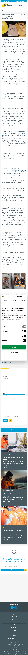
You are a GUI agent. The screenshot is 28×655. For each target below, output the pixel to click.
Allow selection (14, 352)
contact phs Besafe (7, 362)
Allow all (14, 347)
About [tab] (23, 300)
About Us (14, 624)
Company (4, 387)
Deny (14, 357)
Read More (7, 467)
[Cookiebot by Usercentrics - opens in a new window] (16, 297)
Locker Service (14, 622)
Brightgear (14, 616)
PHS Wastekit (22, 651)
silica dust (21, 80)
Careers (14, 635)
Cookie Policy (14, 632)
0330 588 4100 (14, 647)
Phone (4, 393)
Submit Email (12, 570)
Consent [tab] (5, 300)
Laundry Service (13, 614)
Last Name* (5, 376)
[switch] (24, 331)
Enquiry (4, 404)
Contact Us (14, 627)
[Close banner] (25, 296)
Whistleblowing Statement (14, 638)
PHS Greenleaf (6, 651)
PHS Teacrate (14, 651)
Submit (5, 420)
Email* (4, 382)
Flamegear (14, 619)
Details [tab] (14, 300)
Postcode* (5, 399)
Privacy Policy (14, 630)
